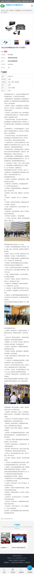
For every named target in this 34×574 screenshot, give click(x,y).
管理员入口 (22, 562)
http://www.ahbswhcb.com (7, 518)
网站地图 (28, 562)
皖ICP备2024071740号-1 (22, 558)
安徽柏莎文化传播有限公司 (14, 560)
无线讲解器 (17, 10)
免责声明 (17, 562)
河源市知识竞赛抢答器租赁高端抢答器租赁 (11, 547)
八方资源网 (12, 562)
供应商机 (11, 10)
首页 (7, 10)
